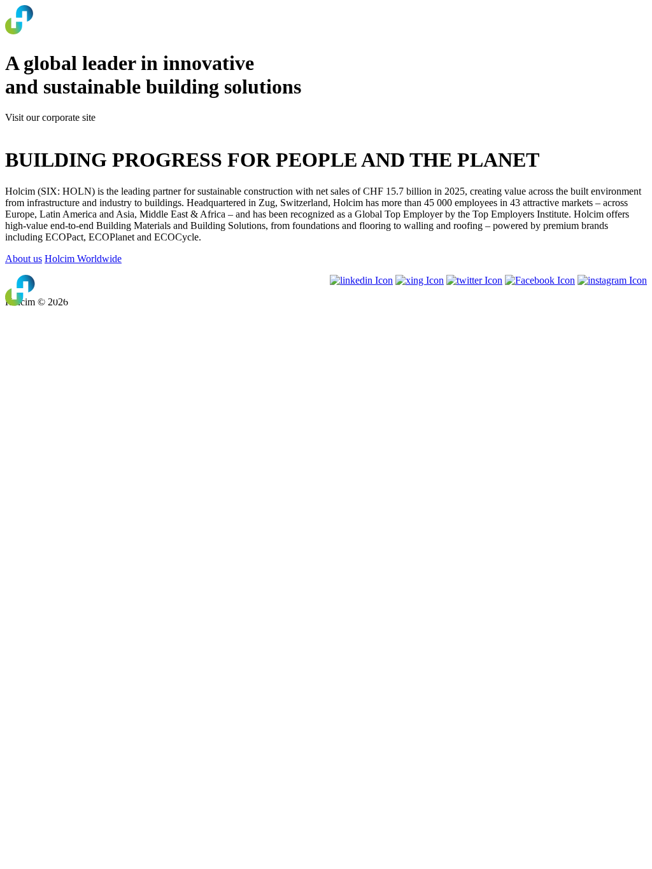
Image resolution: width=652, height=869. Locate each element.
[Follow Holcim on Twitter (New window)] (474, 280)
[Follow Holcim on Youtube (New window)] (419, 280)
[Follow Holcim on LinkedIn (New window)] (361, 280)
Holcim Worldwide (83, 258)
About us (23, 258)
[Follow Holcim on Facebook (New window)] (540, 280)
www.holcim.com (41, 128)
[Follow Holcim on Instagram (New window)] (612, 280)
